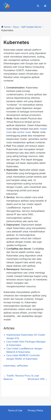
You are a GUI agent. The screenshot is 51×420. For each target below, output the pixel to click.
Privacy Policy (35, 410)
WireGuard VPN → (37, 379)
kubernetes (9, 365)
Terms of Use (15, 410)
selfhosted (22, 365)
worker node (24, 132)
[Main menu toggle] (45, 6)
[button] (38, 6)
